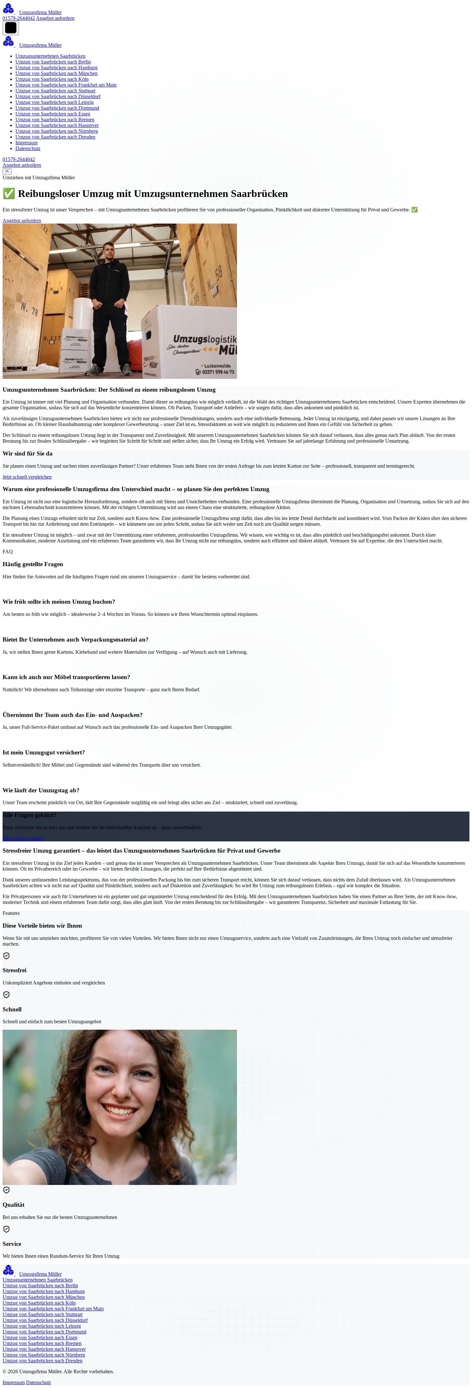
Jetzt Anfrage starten (23, 838)
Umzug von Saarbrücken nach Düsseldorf (58, 96)
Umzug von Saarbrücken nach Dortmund (57, 108)
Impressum (26, 142)
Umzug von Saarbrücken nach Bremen (54, 119)
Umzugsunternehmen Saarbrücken (50, 56)
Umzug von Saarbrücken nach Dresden (55, 137)
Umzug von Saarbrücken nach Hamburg (56, 67)
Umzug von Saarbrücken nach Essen (52, 113)
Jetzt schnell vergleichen (27, 477)
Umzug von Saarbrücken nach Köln (52, 79)
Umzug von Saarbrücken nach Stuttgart (55, 90)
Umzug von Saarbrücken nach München (56, 73)
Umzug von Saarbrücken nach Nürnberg (56, 131)
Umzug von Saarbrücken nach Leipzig (54, 102)
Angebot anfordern (55, 18)
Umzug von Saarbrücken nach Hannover (57, 125)
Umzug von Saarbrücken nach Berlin (53, 61)
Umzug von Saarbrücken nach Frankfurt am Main (66, 85)
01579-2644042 (19, 18)
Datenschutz (27, 148)
